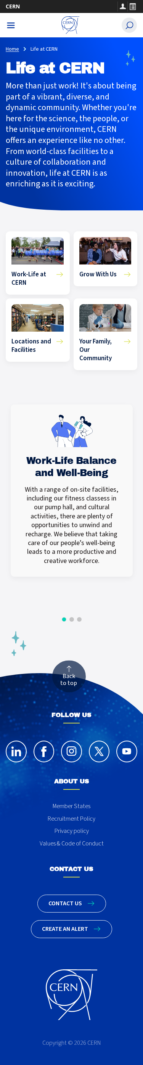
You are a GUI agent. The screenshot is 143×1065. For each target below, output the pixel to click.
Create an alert (65, 929)
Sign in (122, 6)
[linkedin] (16, 751)
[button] (64, 619)
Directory (132, 6)
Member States (71, 806)
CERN (13, 6)
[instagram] (71, 751)
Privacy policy (72, 831)
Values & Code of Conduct (72, 843)
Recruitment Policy (71, 819)
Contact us (65, 903)
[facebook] (44, 751)
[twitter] (99, 751)
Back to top (68, 679)
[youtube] (126, 751)
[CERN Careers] (70, 25)
